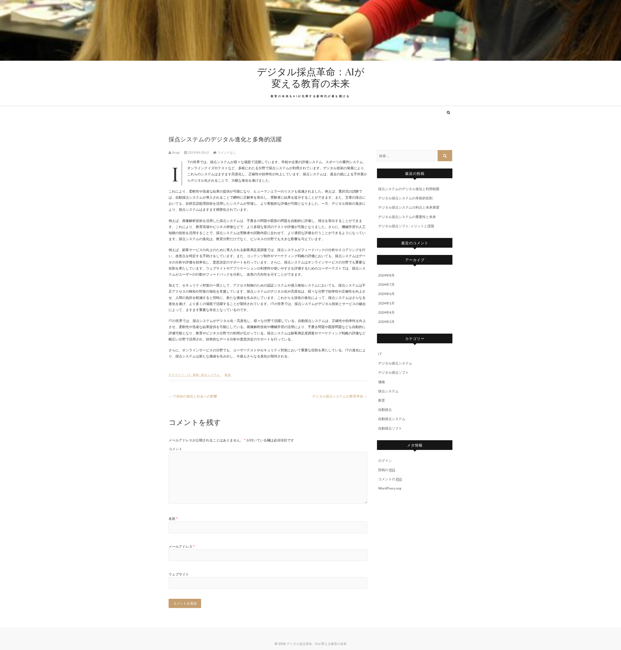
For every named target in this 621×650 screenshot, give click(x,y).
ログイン (385, 460)
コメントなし (226, 152)
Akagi (175, 152)
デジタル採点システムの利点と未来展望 (408, 207)
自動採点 (385, 409)
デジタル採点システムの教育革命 (339, 396)
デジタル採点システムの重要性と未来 (407, 217)
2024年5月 (386, 303)
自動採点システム (391, 419)
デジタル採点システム (395, 363)
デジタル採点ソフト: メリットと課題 (406, 226)
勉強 (228, 374)
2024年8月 (386, 275)
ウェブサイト (179, 574)
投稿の (386, 470)
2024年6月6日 (198, 152)
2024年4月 (386, 312)
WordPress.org (389, 488)
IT (189, 374)
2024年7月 (386, 284)
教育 (381, 400)
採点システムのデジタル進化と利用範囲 (408, 189)
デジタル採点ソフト (393, 372)
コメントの (390, 479)
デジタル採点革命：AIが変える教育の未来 (310, 77)
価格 (196, 374)
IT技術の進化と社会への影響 (193, 396)
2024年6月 (386, 294)
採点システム (210, 374)
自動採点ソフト (390, 428)
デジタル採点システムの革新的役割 (405, 198)
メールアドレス (182, 546)
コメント (175, 449)
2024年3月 (386, 322)
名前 (173, 518)
